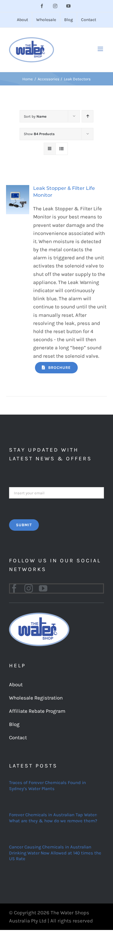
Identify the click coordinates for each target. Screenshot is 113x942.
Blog (14, 724)
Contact (18, 737)
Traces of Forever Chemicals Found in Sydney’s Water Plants (47, 785)
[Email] (56, 492)
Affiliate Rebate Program (37, 711)
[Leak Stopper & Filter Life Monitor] (17, 189)
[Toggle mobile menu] (101, 49)
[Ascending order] (87, 116)
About (16, 684)
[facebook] (14, 588)
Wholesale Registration (36, 698)
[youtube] (43, 588)
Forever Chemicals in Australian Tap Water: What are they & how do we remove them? (53, 817)
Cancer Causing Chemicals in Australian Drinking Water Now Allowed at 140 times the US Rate (55, 852)
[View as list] (61, 149)
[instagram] (28, 588)
